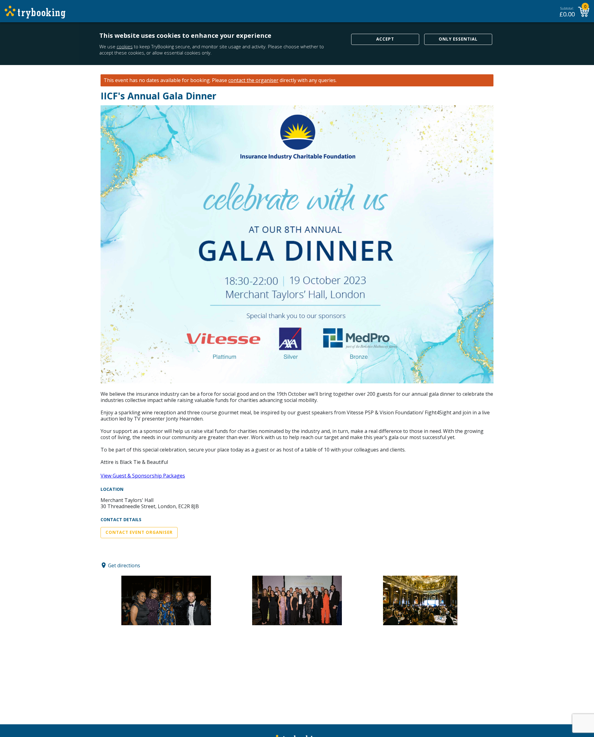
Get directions (124, 565)
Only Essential (458, 39)
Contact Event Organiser (139, 532)
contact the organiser (253, 80)
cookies (125, 46)
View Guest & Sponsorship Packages (143, 475)
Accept (385, 39)
